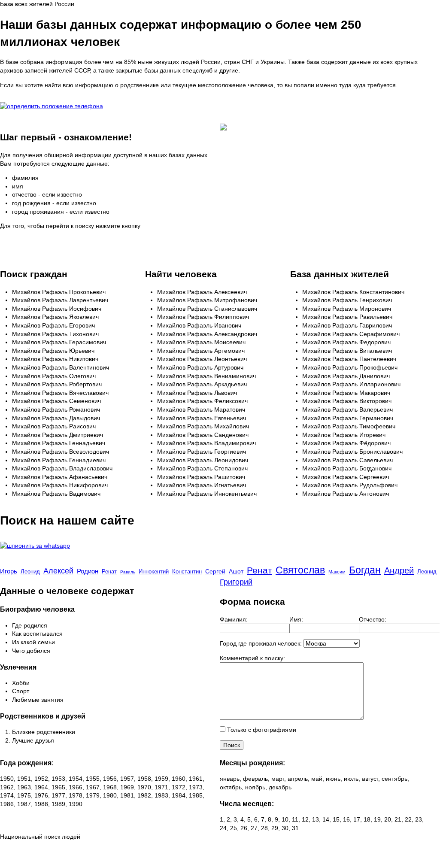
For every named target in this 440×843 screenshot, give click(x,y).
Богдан (365, 570)
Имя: (296, 619)
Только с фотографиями (260, 729)
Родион (87, 571)
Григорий (236, 582)
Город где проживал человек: (261, 643)
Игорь (8, 571)
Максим (337, 571)
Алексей (58, 571)
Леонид (30, 571)
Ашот (236, 571)
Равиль (127, 572)
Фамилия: (234, 619)
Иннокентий (154, 571)
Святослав (300, 570)
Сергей (215, 571)
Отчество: (372, 619)
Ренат (109, 571)
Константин (187, 571)
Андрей (399, 570)
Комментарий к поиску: (252, 658)
